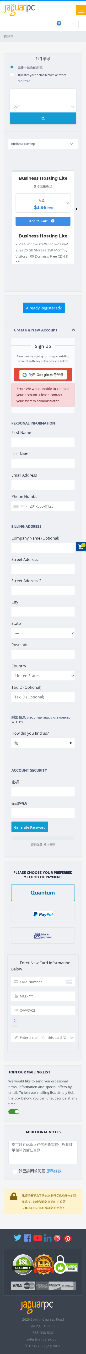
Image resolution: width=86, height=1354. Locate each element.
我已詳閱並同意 (40, 1171)
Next (76, 210)
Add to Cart (39, 221)
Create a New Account (35, 330)
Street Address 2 (26, 580)
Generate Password (30, 827)
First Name (21, 432)
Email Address (24, 475)
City (14, 602)
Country (18, 666)
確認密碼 (19, 803)
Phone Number (25, 496)
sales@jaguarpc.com (43, 1339)
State (16, 623)
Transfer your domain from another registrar (42, 78)
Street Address (24, 559)
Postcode (19, 644)
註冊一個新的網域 (30, 67)
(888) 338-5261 (43, 1332)
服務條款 (54, 1170)
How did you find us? (30, 733)
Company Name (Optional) (35, 538)
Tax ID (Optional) (26, 687)
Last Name (21, 453)
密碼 (15, 782)
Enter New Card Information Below (40, 966)
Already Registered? (44, 308)
